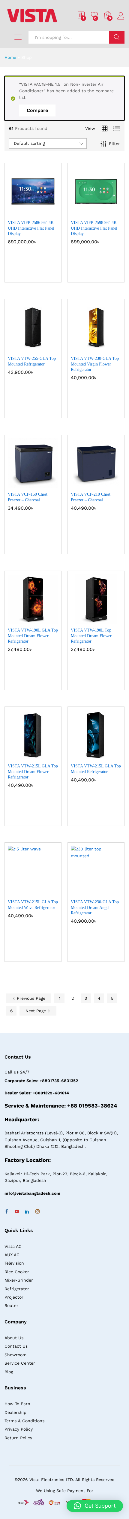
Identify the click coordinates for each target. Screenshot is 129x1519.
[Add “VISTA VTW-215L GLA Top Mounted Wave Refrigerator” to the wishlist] (46, 892)
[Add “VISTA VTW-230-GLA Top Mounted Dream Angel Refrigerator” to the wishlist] (109, 892)
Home (10, 57)
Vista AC (13, 1246)
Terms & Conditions (24, 1420)
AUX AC (12, 1254)
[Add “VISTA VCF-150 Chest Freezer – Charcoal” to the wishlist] (46, 485)
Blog (8, 1371)
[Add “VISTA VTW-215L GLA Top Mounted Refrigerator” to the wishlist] (109, 756)
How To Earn (17, 1403)
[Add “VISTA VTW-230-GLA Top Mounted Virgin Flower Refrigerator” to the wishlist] (109, 349)
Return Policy (18, 1437)
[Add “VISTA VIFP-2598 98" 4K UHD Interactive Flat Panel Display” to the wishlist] (109, 213)
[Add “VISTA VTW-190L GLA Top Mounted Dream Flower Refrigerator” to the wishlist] (46, 620)
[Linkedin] (27, 1211)
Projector (13, 1297)
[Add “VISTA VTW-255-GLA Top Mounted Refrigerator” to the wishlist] (46, 349)
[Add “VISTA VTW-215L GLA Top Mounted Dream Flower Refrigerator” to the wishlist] (46, 756)
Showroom (15, 1354)
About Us (13, 1337)
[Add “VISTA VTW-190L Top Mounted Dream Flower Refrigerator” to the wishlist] (109, 620)
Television (14, 1263)
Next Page (36, 1010)
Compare (37, 110)
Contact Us (16, 1346)
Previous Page (30, 998)
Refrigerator (16, 1288)
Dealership (15, 1412)
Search (116, 37)
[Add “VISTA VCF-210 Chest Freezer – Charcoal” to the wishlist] (109, 485)
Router (11, 1305)
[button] (18, 213)
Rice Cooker (16, 1271)
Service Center (19, 1363)
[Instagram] (37, 1212)
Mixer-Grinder (18, 1280)
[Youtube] (17, 1211)
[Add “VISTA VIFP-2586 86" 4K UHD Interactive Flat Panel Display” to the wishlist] (46, 213)
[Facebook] (7, 1211)
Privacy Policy (18, 1429)
